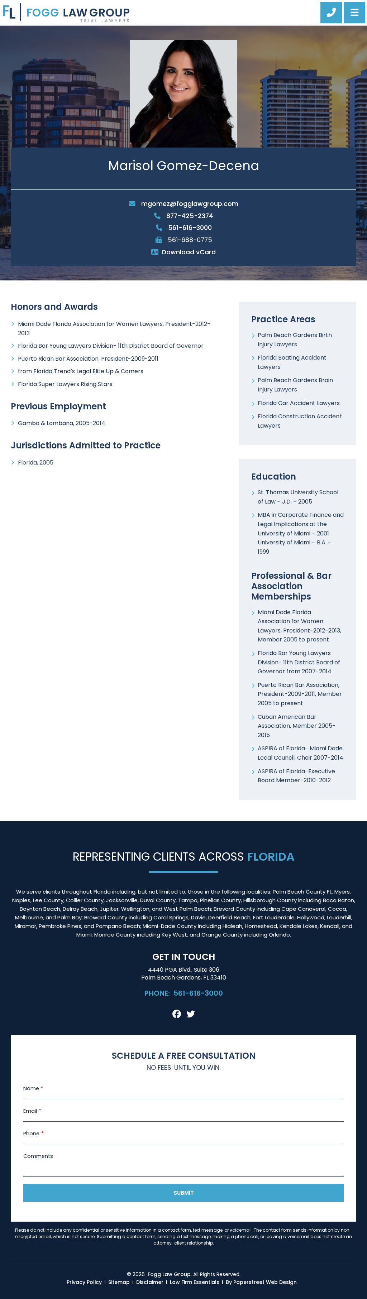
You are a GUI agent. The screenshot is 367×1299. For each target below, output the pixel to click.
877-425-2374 (189, 216)
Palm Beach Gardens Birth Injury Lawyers (295, 339)
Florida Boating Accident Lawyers (292, 362)
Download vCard (189, 252)
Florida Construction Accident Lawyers (300, 421)
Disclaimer (149, 1282)
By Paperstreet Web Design (261, 1282)
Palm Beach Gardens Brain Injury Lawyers (295, 385)
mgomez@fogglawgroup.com (188, 203)
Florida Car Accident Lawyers (299, 403)
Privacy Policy (84, 1282)
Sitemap (119, 1282)
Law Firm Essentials (194, 1282)
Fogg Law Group (169, 1274)
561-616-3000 (189, 227)
